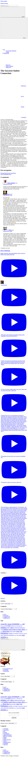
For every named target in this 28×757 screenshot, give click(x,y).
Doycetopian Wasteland (11, 50)
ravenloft (10, 633)
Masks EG (8, 65)
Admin (7, 52)
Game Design (6, 733)
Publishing (4, 633)
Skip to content (4, 1)
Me (4, 49)
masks (10, 629)
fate (13, 625)
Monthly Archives (4, 723)
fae (11, 625)
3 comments (23, 117)
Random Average (4, 3)
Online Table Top (7, 739)
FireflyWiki (5, 669)
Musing (22, 106)
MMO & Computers (7, 736)
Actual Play (4, 624)
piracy (18, 631)
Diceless (5, 732)
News (4, 631)
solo (7, 635)
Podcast (5, 740)
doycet (22, 96)
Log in (4, 614)
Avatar (9, 624)
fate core (15, 625)
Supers (18, 635)
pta (21, 631)
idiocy (12, 627)
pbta (8, 631)
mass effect (21, 629)
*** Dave (9, 230)
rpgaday (16, 633)
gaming (3, 627)
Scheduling (5, 743)
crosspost (15, 624)
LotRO (2, 629)
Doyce (8, 194)
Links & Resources (7, 734)
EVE (9, 625)
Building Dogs (6, 174)
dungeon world (3, 625)
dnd (23, 624)
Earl (6, 625)
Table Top (5, 744)
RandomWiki (6, 671)
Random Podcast (7, 742)
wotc (23, 635)
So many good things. (8, 173)
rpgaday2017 (20, 633)
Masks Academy (9, 66)
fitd (21, 625)
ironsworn (16, 627)
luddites (5, 629)
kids (24, 627)
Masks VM (8, 67)
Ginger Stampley (11, 183)
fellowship (19, 625)
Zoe (7, 637)
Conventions (6, 729)
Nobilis (4, 738)
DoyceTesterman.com (8, 668)
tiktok (20, 635)
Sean (5, 635)
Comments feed (6, 616)
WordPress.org (6, 618)
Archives (2, 603)
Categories (3, 609)
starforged (10, 635)
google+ (8, 627)
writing (3, 637)
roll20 (13, 633)
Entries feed (5, 615)
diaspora (20, 624)
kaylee (21, 627)
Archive (2, 676)
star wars (15, 635)
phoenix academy (12, 631)
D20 (4, 731)
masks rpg (15, 629)
